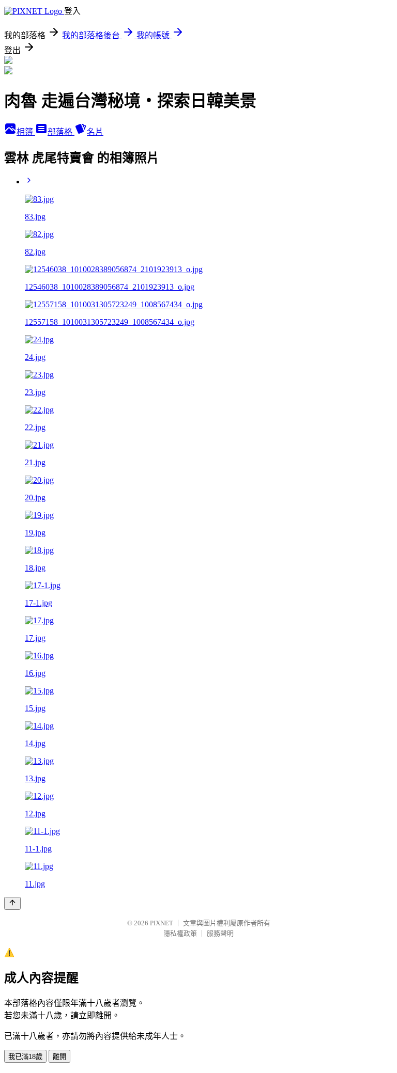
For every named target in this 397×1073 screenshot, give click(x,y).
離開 (59, 1057)
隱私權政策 (180, 933)
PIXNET (161, 923)
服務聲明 (220, 933)
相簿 (26, 132)
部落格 (61, 132)
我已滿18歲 (25, 1057)
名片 (95, 132)
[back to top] (12, 903)
